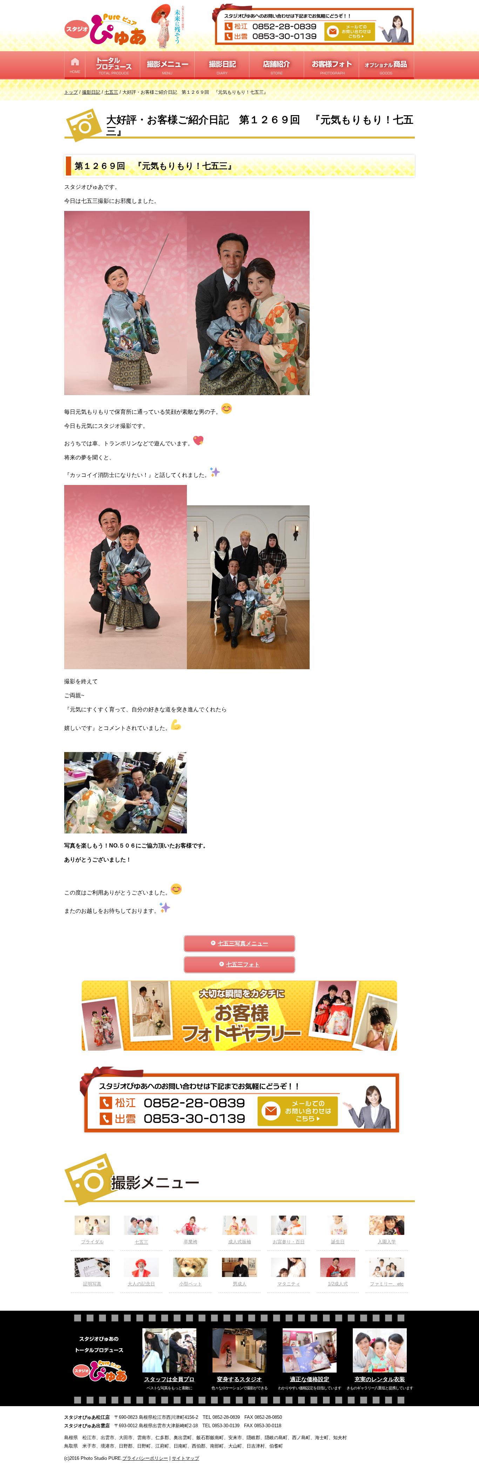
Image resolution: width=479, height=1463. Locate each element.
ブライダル (92, 1241)
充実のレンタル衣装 (380, 1379)
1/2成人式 (338, 1283)
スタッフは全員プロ (169, 1379)
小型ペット (190, 1283)
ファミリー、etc (387, 1283)
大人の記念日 (141, 1283)
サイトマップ (185, 1458)
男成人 (240, 1283)
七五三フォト (243, 964)
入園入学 (387, 1241)
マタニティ (288, 1283)
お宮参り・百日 (289, 1241)
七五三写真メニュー (243, 943)
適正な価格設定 (309, 1379)
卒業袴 (190, 1241)
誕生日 (338, 1241)
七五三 (141, 1242)
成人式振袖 (239, 1241)
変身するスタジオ (239, 1379)
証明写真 (92, 1283)
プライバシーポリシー (145, 1458)
